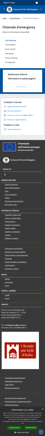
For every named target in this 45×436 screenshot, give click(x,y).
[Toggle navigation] (4, 9)
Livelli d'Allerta (10, 44)
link (22, 423)
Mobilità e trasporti (11, 238)
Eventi (7, 298)
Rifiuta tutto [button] (31, 428)
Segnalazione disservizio (13, 381)
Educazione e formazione (13, 248)
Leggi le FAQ (9, 384)
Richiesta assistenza (12, 388)
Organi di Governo (11, 184)
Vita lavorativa (10, 221)
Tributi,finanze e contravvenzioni (16, 255)
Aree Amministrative (12, 188)
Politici (7, 198)
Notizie (7, 279)
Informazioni (9, 53)
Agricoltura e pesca (11, 268)
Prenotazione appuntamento (15, 378)
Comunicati (9, 282)
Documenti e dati (11, 204)
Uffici (6, 191)
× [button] (42, 409)
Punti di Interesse (11, 58)
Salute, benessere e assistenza (16, 262)
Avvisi (7, 285)
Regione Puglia (9, 2)
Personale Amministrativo (14, 201)
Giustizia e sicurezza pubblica (15, 252)
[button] (22, 432)
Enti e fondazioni (11, 194)
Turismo (7, 235)
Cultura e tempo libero (13, 218)
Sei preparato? (10, 62)
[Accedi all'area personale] (37, 2)
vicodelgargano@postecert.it (15, 325)
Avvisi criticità (10, 49)
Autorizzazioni (10, 265)
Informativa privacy (12, 405)
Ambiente (8, 258)
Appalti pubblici (10, 228)
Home (5, 18)
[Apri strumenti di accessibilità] (41, 432)
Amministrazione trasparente (15, 398)
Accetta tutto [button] (14, 428)
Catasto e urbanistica (12, 231)
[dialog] (22, 421)
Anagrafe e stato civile (13, 215)
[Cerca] (40, 9)
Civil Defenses (15, 18)
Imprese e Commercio (12, 225)
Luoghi (7, 295)
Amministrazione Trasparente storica (18, 401)
